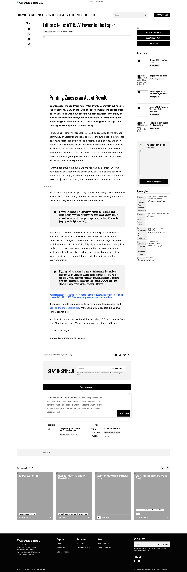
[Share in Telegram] (28, 39)
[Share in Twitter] (28, 34)
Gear (99, 517)
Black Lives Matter (70, 514)
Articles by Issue (62, 552)
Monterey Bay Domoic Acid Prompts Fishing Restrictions (158, 92)
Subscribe (123, 413)
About (58, 543)
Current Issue (61, 548)
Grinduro (149, 258)
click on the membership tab (64, 308)
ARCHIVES (154, 43)
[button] (150, 15)
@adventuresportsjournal (155, 144)
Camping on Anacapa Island (158, 76)
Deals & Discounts (104, 548)
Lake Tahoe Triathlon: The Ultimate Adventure (157, 198)
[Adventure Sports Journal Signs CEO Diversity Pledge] (74, 496)
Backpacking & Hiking (156, 79)
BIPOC (61, 514)
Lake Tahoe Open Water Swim (157, 214)
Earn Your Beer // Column (112, 432)
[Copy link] (28, 44)
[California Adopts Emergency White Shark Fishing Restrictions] (142, 111)
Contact (33, 569)
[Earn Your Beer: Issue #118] (35, 496)
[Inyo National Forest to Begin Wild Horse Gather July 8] (142, 127)
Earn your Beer (103, 543)
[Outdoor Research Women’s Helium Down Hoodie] (113, 496)
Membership (41, 569)
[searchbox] (128, 15)
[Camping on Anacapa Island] (142, 80)
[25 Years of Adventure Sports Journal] (142, 64)
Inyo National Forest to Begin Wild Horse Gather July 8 (158, 124)
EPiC (138, 514)
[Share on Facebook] (28, 28)
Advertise (80, 543)
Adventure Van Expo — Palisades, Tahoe (156, 243)
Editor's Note (48, 31)
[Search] (146, 15)
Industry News (64, 434)
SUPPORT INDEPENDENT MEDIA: (74, 405)
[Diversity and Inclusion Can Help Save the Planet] (152, 496)
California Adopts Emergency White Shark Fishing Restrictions (158, 109)
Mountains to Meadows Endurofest (156, 229)
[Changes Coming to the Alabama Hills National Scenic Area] (65, 431)
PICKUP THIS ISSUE (153, 32)
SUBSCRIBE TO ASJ (153, 38)
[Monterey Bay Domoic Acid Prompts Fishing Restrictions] (142, 95)
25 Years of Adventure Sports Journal (158, 61)
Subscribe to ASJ (83, 548)
